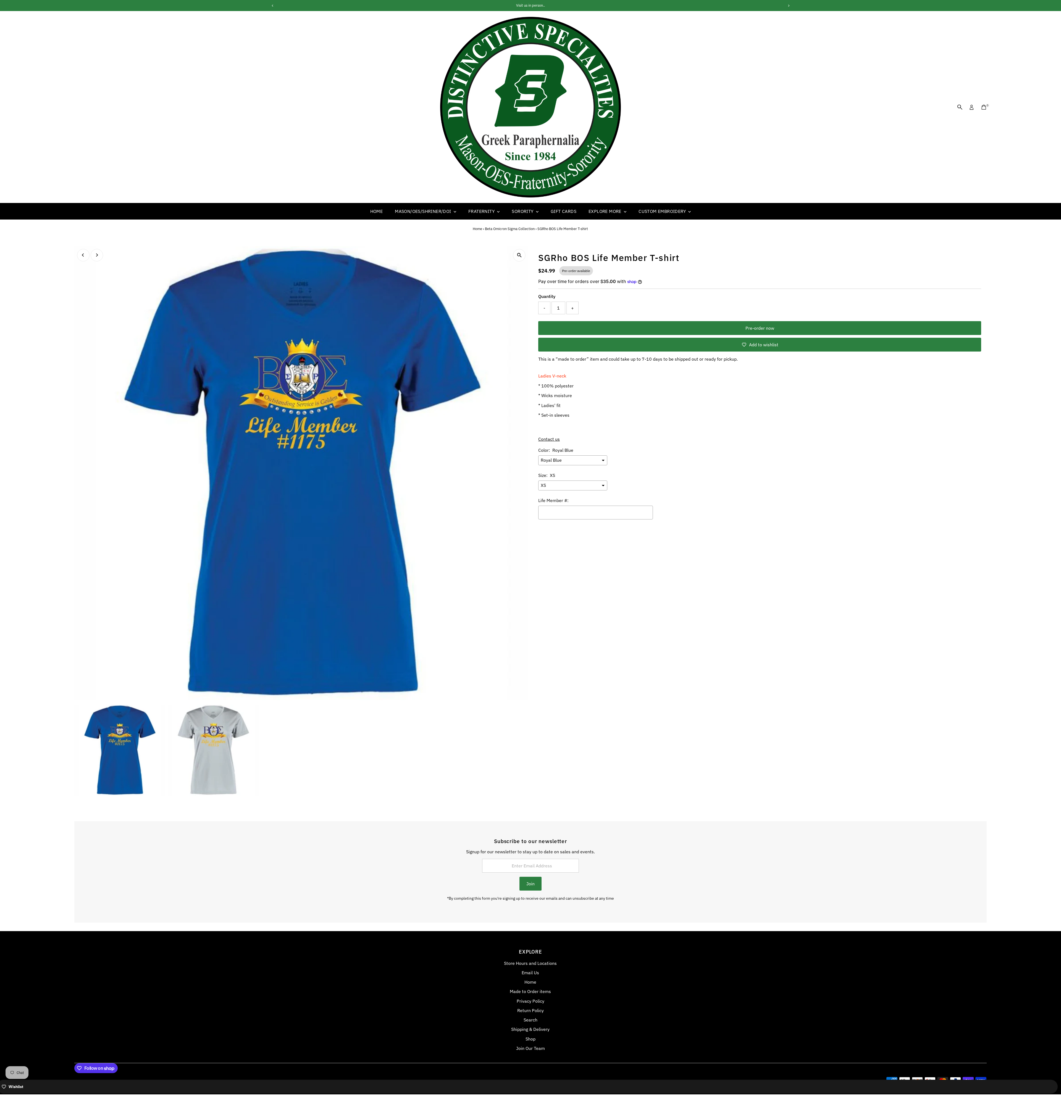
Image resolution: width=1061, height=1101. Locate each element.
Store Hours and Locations (530, 963)
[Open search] (959, 107)
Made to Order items (530, 991)
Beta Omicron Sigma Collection (510, 228)
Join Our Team (530, 1048)
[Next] (97, 255)
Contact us (549, 439)
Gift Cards (563, 211)
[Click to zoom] (519, 255)
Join (530, 883)
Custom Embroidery (663, 211)
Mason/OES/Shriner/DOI (423, 211)
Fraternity (482, 211)
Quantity (546, 296)
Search (530, 1020)
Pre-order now (759, 328)
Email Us (530, 972)
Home (376, 211)
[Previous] (83, 255)
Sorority (523, 211)
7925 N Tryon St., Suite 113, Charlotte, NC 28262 (530, 5)
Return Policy (530, 1010)
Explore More (606, 211)
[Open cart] (984, 107)
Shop (530, 1039)
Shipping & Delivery (530, 1029)
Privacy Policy (530, 1001)
